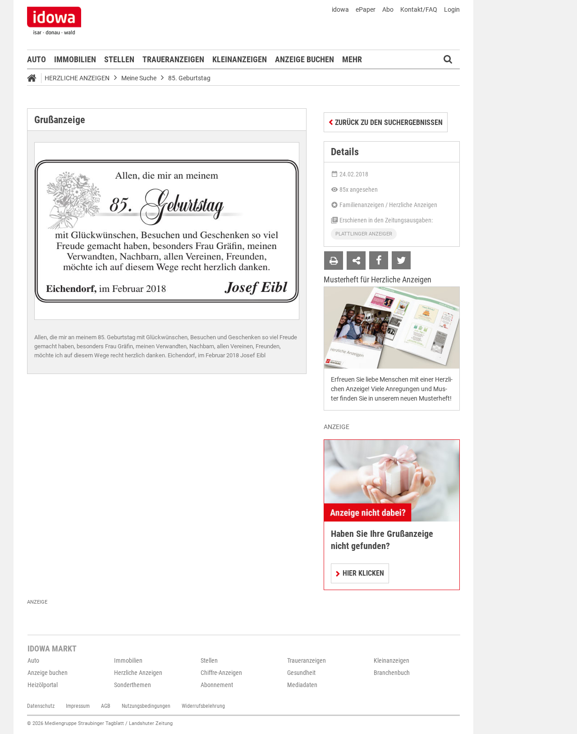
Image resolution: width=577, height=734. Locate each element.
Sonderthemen (132, 684)
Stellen (119, 59)
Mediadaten (302, 684)
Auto (36, 59)
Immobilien (75, 59)
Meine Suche (138, 78)
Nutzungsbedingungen (146, 706)
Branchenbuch (392, 672)
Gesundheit (301, 672)
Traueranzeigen (173, 59)
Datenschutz (41, 706)
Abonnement (217, 684)
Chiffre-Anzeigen (221, 672)
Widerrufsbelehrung (203, 706)
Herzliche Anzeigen (77, 78)
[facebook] (378, 260)
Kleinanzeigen (239, 59)
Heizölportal (42, 684)
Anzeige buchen (304, 59)
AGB (105, 706)
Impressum (78, 706)
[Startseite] (34, 79)
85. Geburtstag (189, 78)
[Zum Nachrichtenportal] (54, 20)
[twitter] (401, 260)
